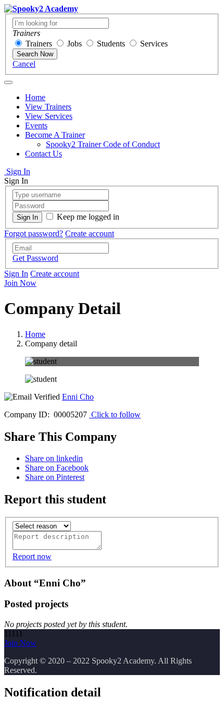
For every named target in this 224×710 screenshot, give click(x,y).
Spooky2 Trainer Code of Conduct (103, 144)
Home (35, 97)
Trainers (39, 43)
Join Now (20, 283)
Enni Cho (78, 396)
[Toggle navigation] (8, 82)
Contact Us (43, 153)
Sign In (17, 171)
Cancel (24, 63)
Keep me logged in (88, 216)
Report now (32, 556)
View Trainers (48, 106)
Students (111, 43)
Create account (89, 233)
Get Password (35, 258)
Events (36, 125)
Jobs (74, 43)
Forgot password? (33, 233)
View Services (48, 116)
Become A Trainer (55, 134)
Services (154, 43)
